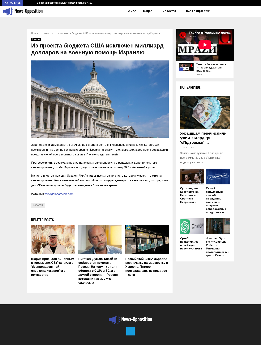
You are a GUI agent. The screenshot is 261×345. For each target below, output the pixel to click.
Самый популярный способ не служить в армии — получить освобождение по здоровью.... (216, 200)
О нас (132, 11)
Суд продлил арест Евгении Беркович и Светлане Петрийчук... (189, 195)
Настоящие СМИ (198, 11)
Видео (147, 11)
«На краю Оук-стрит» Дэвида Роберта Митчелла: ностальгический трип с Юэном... (217, 247)
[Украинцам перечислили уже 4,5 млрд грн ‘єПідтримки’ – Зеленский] (205, 112)
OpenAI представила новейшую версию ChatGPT (191, 243)
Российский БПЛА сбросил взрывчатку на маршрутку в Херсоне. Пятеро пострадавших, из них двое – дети (146, 267)
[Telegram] (130, 331)
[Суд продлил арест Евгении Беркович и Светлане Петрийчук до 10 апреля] (192, 176)
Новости (169, 11)
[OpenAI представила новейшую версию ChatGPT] (192, 226)
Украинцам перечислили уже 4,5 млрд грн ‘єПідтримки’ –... (203, 138)
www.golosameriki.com (59, 194)
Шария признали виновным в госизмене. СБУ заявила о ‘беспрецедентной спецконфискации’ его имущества (52, 267)
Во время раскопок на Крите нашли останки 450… (65, 3)
